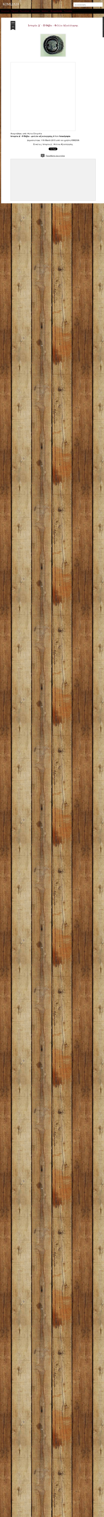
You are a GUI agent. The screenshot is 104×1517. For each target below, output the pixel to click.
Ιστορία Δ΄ (47, 144)
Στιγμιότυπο (56, 11)
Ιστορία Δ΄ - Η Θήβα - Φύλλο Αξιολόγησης (53, 25)
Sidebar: (45, 11)
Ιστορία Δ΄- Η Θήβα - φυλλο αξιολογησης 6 (32, 136)
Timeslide (68, 11)
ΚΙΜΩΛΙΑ (75, 140)
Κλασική (5, 11)
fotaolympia (64, 136)
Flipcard (14, 11)
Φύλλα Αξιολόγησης (63, 144)
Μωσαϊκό (35, 11)
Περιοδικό (24, 11)
